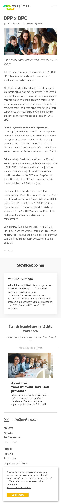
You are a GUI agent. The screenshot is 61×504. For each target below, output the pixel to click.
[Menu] (54, 6)
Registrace (10, 458)
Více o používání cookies (19, 487)
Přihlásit (8, 453)
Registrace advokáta (15, 463)
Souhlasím (18, 495)
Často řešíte (10, 442)
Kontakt (8, 432)
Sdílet (10, 251)
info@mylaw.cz (24, 419)
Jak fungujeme (12, 437)
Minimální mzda (20, 279)
